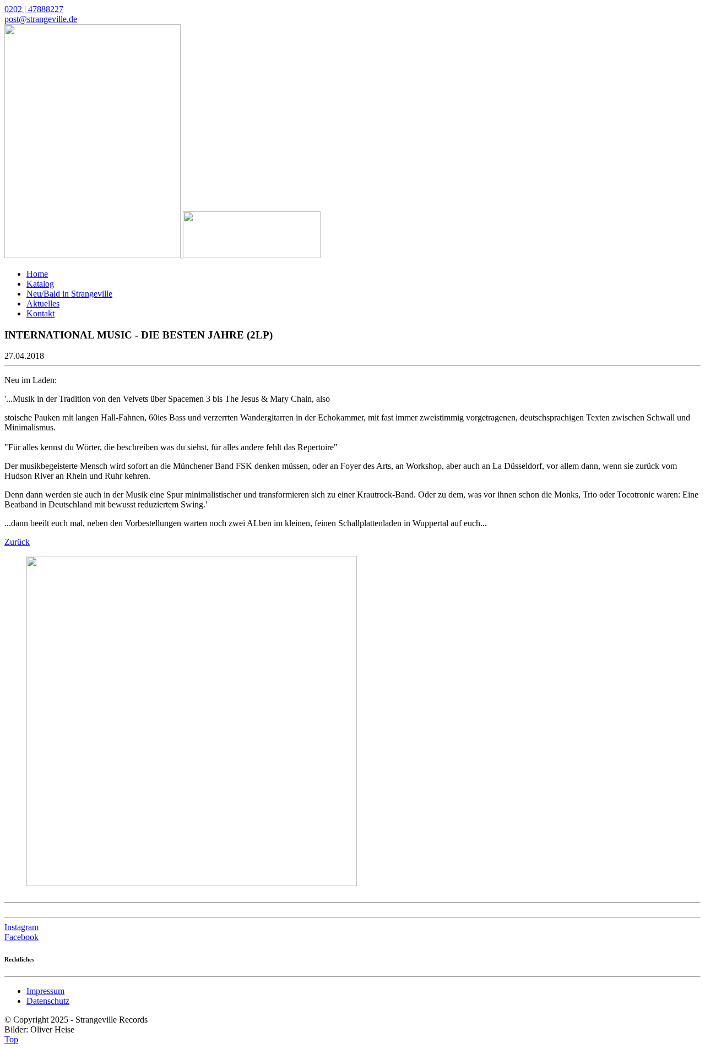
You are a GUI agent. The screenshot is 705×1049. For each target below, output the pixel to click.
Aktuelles (42, 303)
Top (11, 1039)
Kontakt (40, 313)
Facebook (21, 937)
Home (37, 273)
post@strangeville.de (40, 19)
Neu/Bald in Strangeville (69, 293)
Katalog (40, 283)
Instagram (21, 927)
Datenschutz (47, 1001)
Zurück (17, 542)
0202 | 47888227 (33, 9)
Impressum (45, 991)
